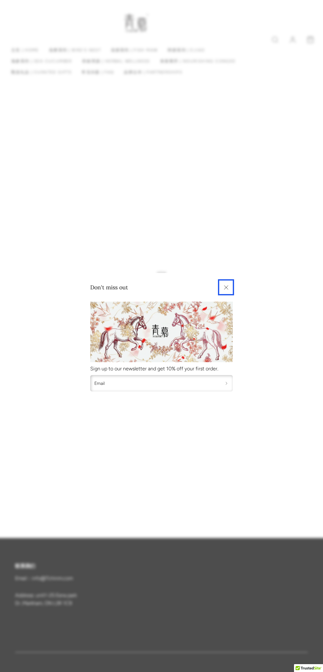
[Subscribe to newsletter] (226, 383)
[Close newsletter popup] (226, 287)
